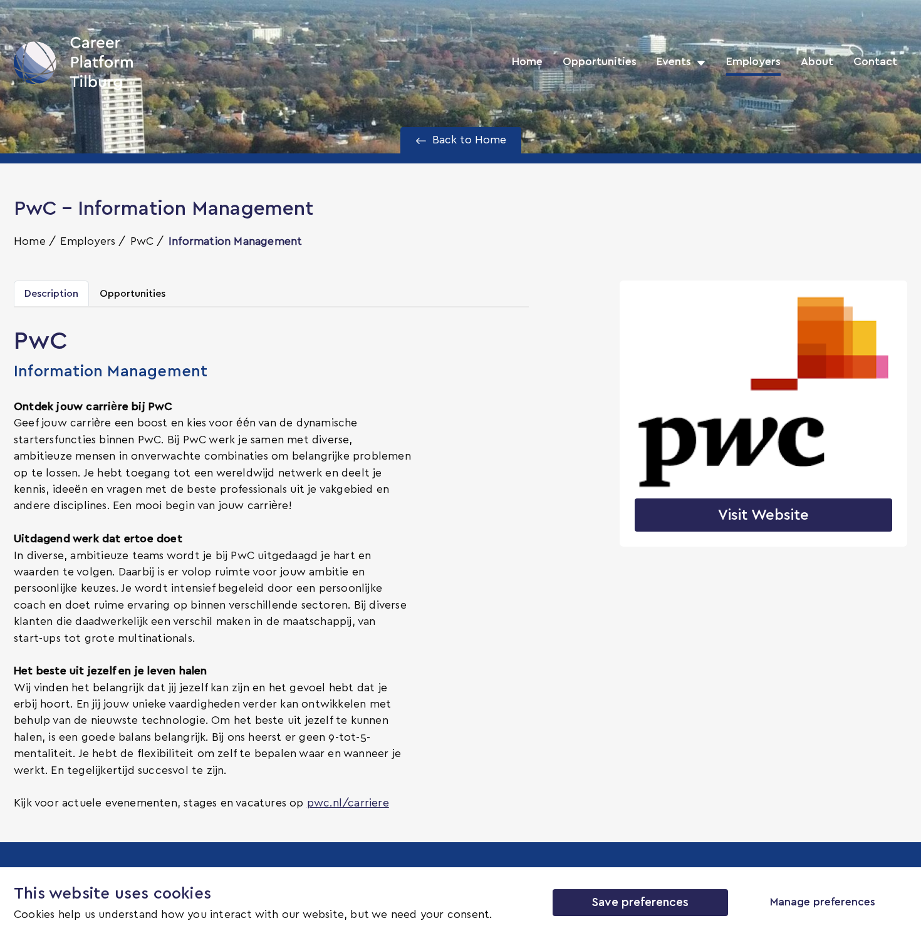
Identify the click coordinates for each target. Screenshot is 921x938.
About (817, 62)
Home (527, 62)
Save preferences (640, 903)
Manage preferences (822, 902)
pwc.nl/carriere (348, 803)
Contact (875, 62)
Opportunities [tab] (132, 294)
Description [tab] (51, 294)
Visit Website (763, 515)
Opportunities (600, 62)
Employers (753, 62)
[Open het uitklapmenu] (698, 62)
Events (674, 62)
